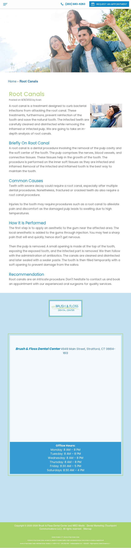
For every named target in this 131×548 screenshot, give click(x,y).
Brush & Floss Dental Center (53, 525)
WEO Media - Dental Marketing (88, 525)
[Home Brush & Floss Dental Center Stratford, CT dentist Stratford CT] (65, 308)
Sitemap (87, 528)
